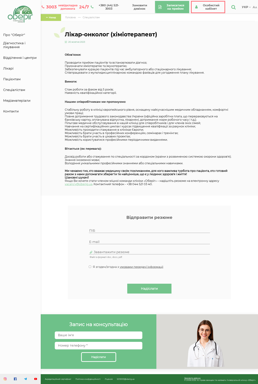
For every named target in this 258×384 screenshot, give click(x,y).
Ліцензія (109, 379)
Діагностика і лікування (14, 45)
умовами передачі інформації (141, 267)
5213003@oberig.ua (125, 379)
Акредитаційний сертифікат (58, 379)
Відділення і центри (20, 58)
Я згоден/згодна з (128, 267)
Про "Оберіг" (14, 35)
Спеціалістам (14, 90)
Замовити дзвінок (192, 378)
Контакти (11, 111)
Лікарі (8, 68)
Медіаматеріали (17, 101)
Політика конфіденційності (88, 379)
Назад (52, 17)
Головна (70, 17)
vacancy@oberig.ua (78, 184)
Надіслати (149, 289)
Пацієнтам (12, 79)
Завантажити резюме (111, 252)
